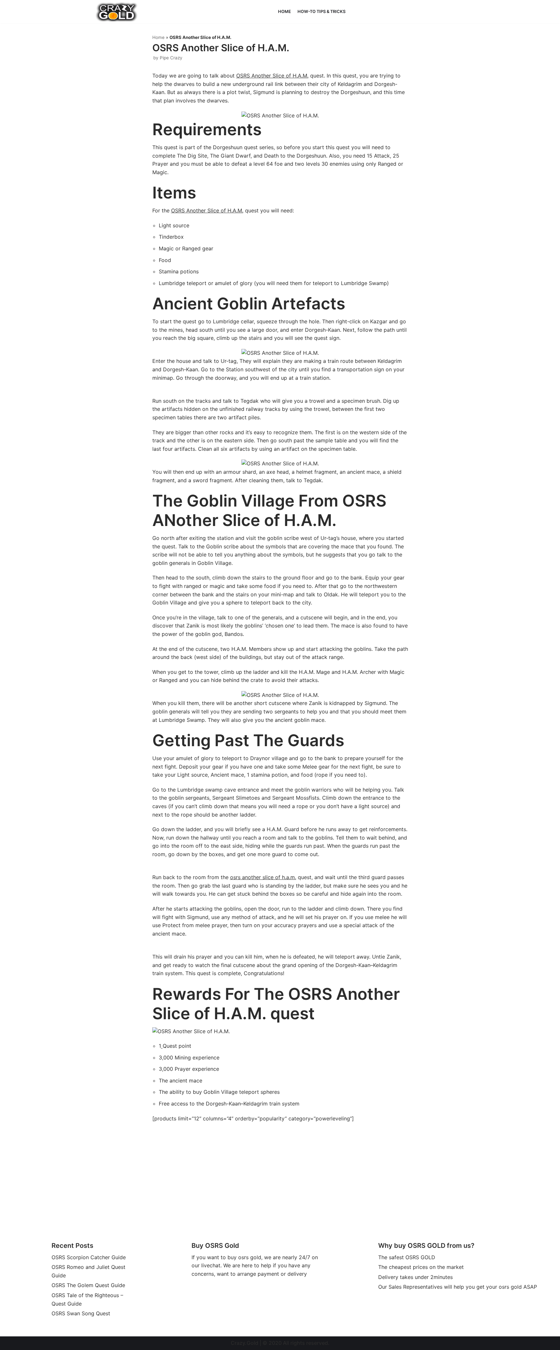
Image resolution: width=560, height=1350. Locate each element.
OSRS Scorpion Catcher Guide (89, 1257)
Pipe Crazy (171, 57)
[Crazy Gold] (116, 11)
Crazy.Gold (244, 1343)
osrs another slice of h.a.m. (263, 877)
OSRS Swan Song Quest (81, 1313)
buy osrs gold (244, 1257)
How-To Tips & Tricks (321, 11)
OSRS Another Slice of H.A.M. (272, 75)
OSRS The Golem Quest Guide (88, 1285)
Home (284, 11)
